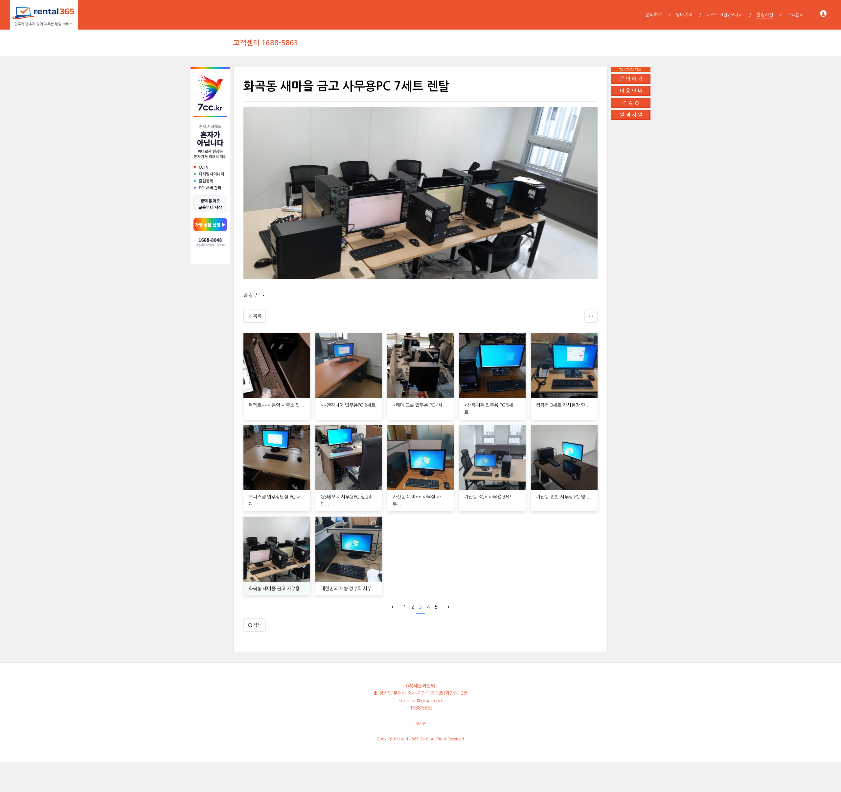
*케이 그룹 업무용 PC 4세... (420, 405)
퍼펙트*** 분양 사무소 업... (276, 405)
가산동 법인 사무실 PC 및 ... (563, 497)
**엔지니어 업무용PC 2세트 (348, 405)
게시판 (420, 724)
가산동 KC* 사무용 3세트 (489, 497)
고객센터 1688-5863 (265, 42)
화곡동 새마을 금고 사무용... (276, 588)
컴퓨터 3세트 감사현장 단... (562, 405)
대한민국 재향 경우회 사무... (348, 588)
